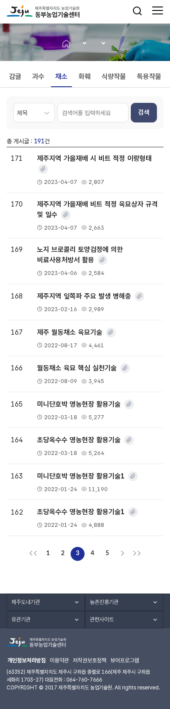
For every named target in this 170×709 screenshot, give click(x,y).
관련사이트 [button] (102, 619)
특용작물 (149, 76)
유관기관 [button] (21, 619)
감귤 (15, 76)
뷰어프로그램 (124, 660)
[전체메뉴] (158, 11)
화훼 (84, 76)
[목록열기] (82, 43)
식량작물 (114, 76)
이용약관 (59, 660)
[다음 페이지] (122, 554)
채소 (61, 76)
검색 (144, 112)
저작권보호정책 (89, 660)
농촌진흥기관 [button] (104, 602)
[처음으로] (33, 554)
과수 (38, 76)
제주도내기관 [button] (25, 602)
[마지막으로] (137, 554)
